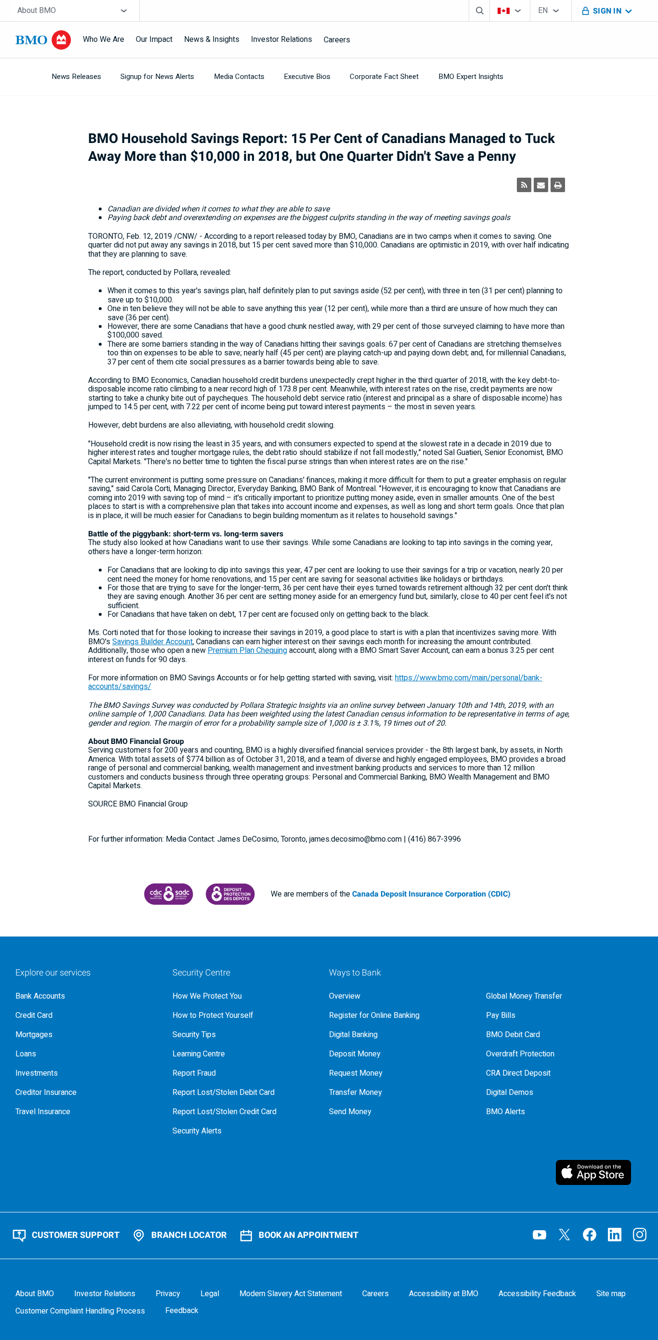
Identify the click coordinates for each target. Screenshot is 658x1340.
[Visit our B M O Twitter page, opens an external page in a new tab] (564, 1234)
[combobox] (74, 10)
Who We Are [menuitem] (103, 39)
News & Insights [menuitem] (211, 39)
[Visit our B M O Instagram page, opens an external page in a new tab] (639, 1234)
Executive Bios (307, 76)
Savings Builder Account (152, 642)
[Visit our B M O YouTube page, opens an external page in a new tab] (539, 1234)
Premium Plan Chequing (247, 650)
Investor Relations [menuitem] (281, 39)
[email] (541, 185)
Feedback (181, 1311)
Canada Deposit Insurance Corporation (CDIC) (431, 894)
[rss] (524, 185)
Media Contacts (239, 76)
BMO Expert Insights (470, 76)
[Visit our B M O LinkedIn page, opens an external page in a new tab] (614, 1234)
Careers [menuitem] (337, 40)
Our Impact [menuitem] (154, 39)
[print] (558, 185)
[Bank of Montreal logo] (43, 40)
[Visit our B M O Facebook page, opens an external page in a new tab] (589, 1234)
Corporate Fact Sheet (384, 76)
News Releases (76, 76)
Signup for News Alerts (157, 76)
